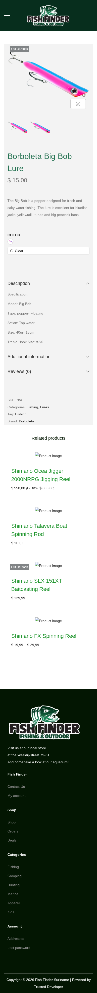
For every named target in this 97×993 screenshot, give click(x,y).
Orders (12, 831)
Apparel (13, 903)
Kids (10, 912)
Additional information (28, 356)
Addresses (15, 939)
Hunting (13, 885)
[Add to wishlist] (81, 52)
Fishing (32, 407)
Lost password (18, 948)
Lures (44, 407)
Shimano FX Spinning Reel (43, 636)
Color (13, 235)
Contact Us (16, 787)
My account (16, 796)
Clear (19, 251)
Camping (14, 876)
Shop (11, 822)
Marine (12, 894)
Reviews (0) (19, 371)
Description (18, 283)
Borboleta (26, 421)
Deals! (12, 840)
